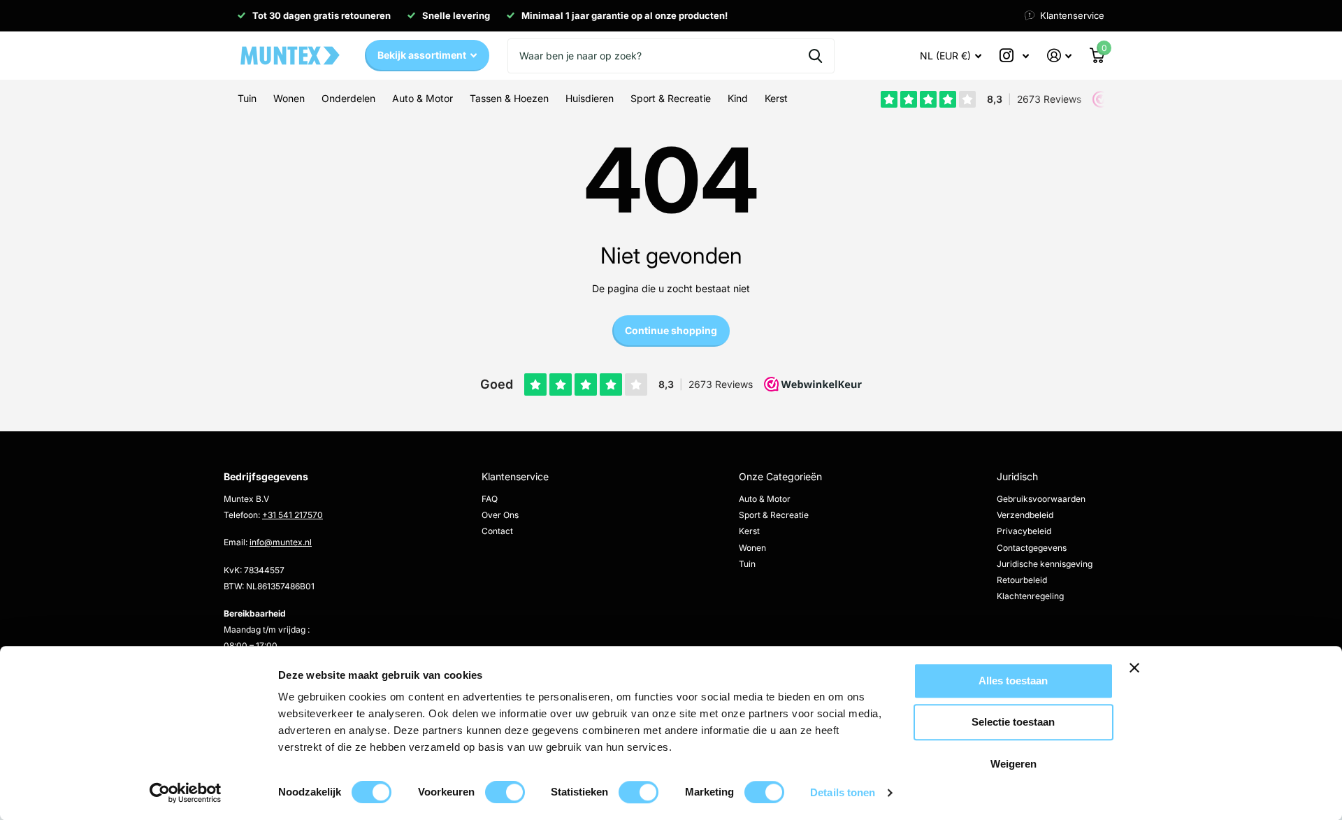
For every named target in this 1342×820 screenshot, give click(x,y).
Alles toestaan (1013, 680)
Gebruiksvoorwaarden (1041, 499)
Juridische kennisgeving (1044, 564)
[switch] (505, 792)
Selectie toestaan (1013, 722)
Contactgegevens (1032, 547)
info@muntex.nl (281, 542)
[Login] (1059, 55)
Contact (497, 531)
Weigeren (1013, 764)
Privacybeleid (1024, 531)
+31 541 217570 (292, 515)
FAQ (490, 499)
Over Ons (500, 515)
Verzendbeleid (1025, 515)
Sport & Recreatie (774, 515)
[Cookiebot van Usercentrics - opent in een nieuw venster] (185, 792)
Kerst (749, 531)
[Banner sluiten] (1180, 678)
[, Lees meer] (1014, 55)
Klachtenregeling (1030, 596)
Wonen (752, 547)
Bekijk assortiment (422, 55)
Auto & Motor (765, 499)
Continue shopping (671, 330)
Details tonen (842, 792)
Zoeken (815, 55)
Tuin (747, 564)
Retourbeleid (1022, 580)
